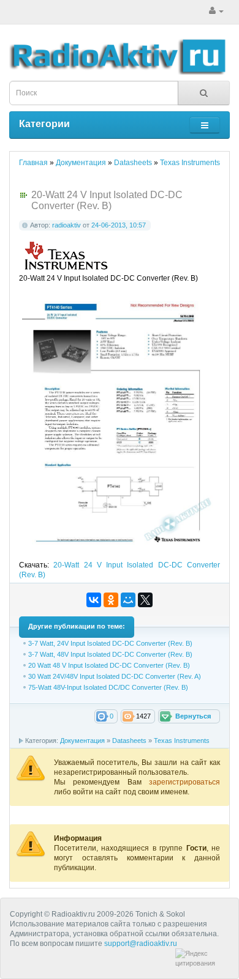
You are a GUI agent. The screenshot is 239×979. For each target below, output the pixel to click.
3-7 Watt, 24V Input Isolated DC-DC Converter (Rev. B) (110, 643)
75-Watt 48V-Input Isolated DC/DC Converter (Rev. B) (108, 687)
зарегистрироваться (184, 782)
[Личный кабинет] (216, 11)
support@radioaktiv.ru (140, 943)
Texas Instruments (182, 740)
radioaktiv (66, 225)
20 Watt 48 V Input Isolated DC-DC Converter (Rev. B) (109, 665)
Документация (82, 740)
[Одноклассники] (111, 600)
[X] (145, 600)
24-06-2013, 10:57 (118, 225)
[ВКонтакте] (93, 600)
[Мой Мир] (128, 600)
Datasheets (129, 740)
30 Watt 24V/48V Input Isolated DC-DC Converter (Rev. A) (114, 676)
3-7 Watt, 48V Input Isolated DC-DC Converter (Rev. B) (110, 654)
